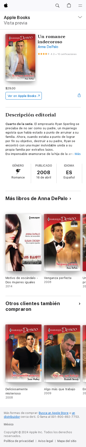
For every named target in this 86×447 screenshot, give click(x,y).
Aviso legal (45, 441)
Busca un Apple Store (54, 413)
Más (78, 154)
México (9, 424)
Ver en (22, 96)
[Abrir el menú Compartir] (79, 96)
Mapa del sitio (66, 441)
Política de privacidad (19, 441)
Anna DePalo (48, 47)
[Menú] (80, 5)
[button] (57, 5)
